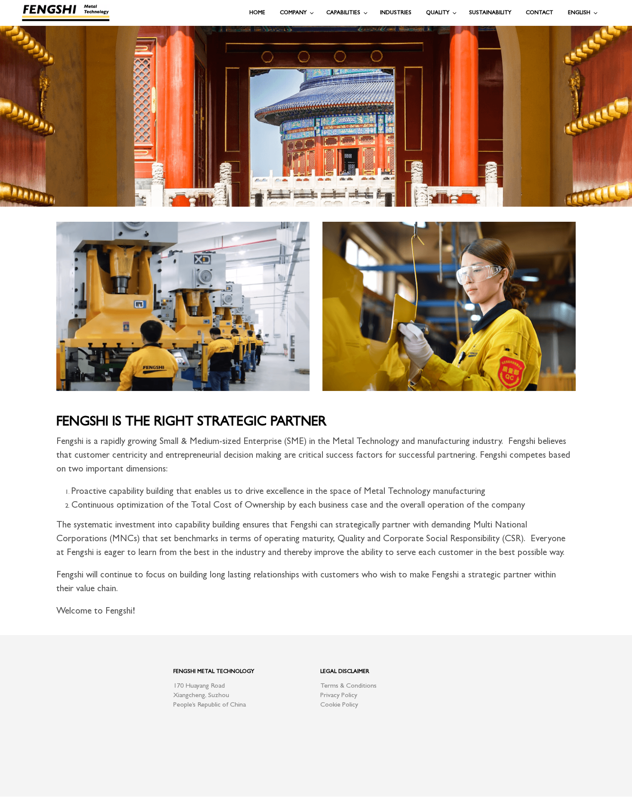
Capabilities (343, 13)
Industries (395, 13)
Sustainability (490, 13)
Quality (437, 13)
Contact (539, 13)
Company (293, 13)
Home (257, 13)
